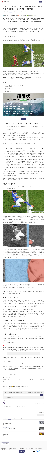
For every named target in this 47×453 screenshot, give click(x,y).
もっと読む (5, 438)
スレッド (13, 418)
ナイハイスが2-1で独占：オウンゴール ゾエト (12, 146)
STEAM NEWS (6, 1)
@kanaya (16, 368)
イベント (17, 418)
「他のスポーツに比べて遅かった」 (23, 133)
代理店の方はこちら (4, 449)
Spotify (25, 15)
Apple (20, 15)
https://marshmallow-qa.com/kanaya (20, 386)
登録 (40, 1)
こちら (12, 397)
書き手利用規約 (3, 448)
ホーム (6, 418)
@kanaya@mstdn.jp (32, 368)
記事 (9, 418)
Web (34, 15)
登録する (23, 118)
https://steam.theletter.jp (21, 384)
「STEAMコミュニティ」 (19, 77)
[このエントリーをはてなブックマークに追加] (39, 451)
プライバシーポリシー (15, 448)
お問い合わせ (31, 448)
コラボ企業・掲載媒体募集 (38, 448)
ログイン (44, 1)
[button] (4, 403)
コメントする (40, 415)
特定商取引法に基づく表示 (24, 448)
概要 (21, 418)
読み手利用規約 (9, 448)
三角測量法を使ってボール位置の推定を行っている (17, 314)
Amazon (30, 15)
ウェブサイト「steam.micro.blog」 (33, 366)
